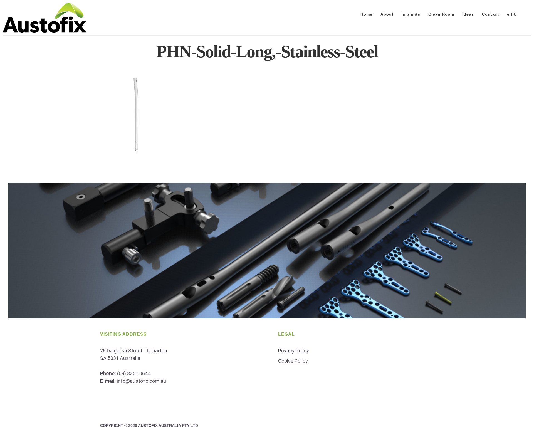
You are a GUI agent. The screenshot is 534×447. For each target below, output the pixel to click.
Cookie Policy (293, 361)
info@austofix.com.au (141, 381)
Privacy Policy (293, 351)
